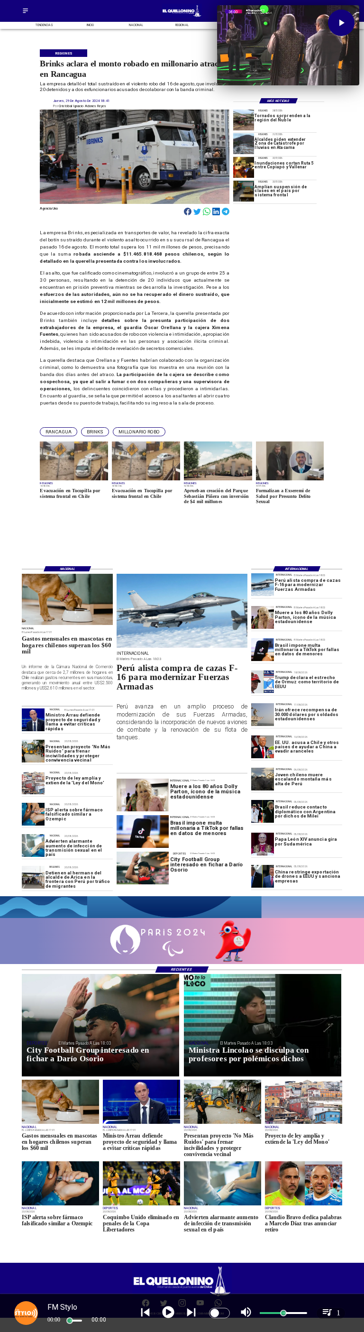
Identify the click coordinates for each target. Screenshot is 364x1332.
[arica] (33, 877)
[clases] (243, 191)
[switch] (219, 1313)
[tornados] (243, 120)
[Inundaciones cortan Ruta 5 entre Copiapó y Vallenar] (243, 167)
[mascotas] (67, 624)
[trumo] (262, 746)
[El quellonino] (182, 17)
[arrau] (33, 719)
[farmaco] (33, 814)
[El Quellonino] (25, 13)
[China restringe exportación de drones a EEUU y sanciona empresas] (262, 876)
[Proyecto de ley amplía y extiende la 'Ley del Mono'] (33, 783)
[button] (58, 432)
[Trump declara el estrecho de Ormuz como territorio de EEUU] (262, 682)
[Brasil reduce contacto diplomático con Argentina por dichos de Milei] (262, 811)
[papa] (262, 844)
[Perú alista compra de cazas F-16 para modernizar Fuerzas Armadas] (262, 585)
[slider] (69, 1320)
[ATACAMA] (243, 143)
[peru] (262, 779)
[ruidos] (33, 751)
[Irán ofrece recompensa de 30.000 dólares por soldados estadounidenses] (262, 714)
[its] (33, 846)
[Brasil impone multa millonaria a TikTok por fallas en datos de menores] (262, 649)
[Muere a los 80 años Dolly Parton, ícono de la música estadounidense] (262, 617)
